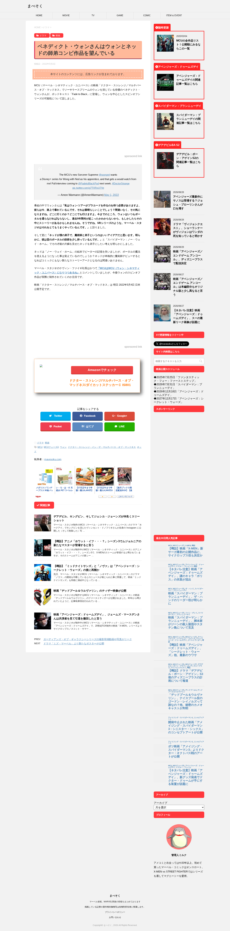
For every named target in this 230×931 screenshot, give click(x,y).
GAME (120, 15)
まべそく (35, 6)
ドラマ (40, 443)
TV (93, 15)
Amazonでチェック (102, 369)
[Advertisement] (88, 127)
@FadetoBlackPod (88, 183)
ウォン (63, 447)
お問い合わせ (115, 917)
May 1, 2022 (111, 194)
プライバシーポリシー (115, 912)
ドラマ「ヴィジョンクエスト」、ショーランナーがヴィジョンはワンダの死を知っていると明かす (188, 230)
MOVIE (66, 15)
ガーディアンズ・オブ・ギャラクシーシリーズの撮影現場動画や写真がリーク (87, 639)
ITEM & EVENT (174, 15)
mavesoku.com (52, 459)
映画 (47, 443)
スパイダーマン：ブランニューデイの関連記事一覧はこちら (188, 119)
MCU (40, 447)
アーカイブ (160, 802)
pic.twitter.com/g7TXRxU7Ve (88, 188)
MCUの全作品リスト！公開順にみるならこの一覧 (188, 44)
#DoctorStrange (120, 183)
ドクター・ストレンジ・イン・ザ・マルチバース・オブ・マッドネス (102, 447)
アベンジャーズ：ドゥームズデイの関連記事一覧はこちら (188, 79)
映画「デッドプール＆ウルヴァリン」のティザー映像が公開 (90, 590)
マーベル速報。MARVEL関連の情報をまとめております (115, 901)
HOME (39, 15)
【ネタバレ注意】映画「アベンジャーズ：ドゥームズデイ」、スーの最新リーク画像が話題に (188, 316)
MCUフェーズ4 (51, 447)
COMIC (147, 15)
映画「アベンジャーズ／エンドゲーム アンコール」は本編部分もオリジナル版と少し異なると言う (188, 286)
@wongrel (104, 174)
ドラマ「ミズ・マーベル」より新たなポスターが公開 (73, 643)
